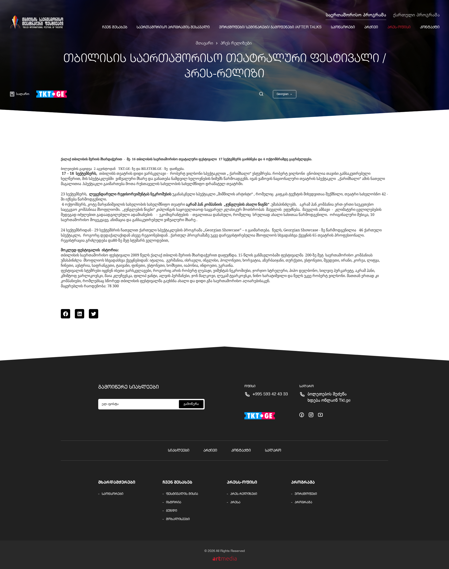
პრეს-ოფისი (399, 27)
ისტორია (173, 502)
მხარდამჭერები (116, 482)
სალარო (273, 450)
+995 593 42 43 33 (270, 394)
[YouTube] (320, 414)
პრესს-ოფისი (242, 482)
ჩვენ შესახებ (114, 27)
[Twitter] (93, 313)
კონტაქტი (430, 27)
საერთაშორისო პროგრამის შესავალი (173, 27)
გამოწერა (191, 404)
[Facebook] (65, 313)
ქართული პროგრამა (416, 15)
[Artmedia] (225, 558)
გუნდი (171, 510)
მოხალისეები (178, 519)
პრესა (235, 502)
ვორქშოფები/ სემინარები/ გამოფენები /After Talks (270, 27)
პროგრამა (303, 482)
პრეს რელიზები (236, 43)
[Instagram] (311, 414)
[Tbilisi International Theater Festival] (36, 22)
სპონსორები (343, 27)
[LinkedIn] (79, 313)
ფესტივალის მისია (182, 494)
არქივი (371, 27)
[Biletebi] (51, 94)
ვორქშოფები (306, 494)
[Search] (261, 94)
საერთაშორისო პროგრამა (356, 15)
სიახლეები (178, 450)
